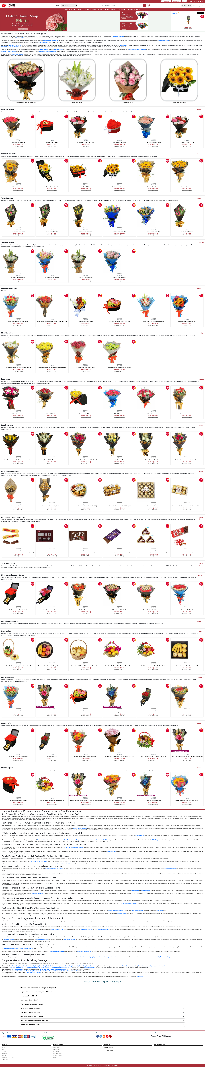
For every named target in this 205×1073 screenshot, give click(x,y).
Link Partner (5, 1059)
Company (4, 1044)
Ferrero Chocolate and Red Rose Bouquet (187, 610)
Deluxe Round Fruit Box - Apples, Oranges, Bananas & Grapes (52, 666)
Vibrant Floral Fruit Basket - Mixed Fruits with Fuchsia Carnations (119, 666)
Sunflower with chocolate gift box (52, 186)
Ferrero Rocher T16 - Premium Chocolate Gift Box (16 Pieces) (119, 506)
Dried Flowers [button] (120, 9)
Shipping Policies (57, 1051)
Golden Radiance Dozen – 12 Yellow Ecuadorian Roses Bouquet (18, 460)
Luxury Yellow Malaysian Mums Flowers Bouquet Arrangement (52, 367)
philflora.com (140, 976)
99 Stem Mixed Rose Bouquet (18, 413)
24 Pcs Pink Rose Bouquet (119, 413)
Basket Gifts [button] (94, 9)
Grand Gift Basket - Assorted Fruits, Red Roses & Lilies (153, 666)
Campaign (55, 1057)
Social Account (100, 1033)
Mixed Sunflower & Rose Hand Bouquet (187, 321)
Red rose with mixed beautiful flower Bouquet (18, 321)
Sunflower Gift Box (86, 186)
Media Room (5, 1053)
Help (202, 1)
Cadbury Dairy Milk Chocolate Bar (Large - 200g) (119, 552)
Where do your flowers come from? (30, 1024)
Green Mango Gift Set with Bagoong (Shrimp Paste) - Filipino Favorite (18, 666)
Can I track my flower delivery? (29, 1000)
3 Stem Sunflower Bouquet (18, 186)
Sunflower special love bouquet (119, 186)
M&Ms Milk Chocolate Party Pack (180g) (86, 552)
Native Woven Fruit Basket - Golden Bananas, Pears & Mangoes (85, 666)
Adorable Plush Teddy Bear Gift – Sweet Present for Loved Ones (119, 756)
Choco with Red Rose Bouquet (187, 712)
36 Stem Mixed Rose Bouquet (153, 413)
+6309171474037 (111, 1049)
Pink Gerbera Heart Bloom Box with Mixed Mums (119, 321)
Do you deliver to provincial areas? (30, 1008)
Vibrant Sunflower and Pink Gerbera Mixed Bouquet (186, 800)
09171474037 (110, 1051)
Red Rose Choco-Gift (153, 712)
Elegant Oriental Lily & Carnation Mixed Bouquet (153, 321)
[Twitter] (100, 1036)
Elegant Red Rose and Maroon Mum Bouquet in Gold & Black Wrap (52, 321)
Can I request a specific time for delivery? (32, 1016)
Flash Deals (174, 13)
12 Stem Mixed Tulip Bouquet (119, 231)
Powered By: (154, 1033)
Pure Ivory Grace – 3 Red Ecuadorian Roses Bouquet (187, 460)
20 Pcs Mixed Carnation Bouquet (187, 142)
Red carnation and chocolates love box (18, 800)
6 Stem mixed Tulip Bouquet (18, 231)
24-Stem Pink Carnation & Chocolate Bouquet (153, 610)
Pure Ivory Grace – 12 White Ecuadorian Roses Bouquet (52, 460)
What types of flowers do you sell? (30, 1012)
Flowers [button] (66, 9)
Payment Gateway (7, 1033)
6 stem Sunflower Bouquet (153, 186)
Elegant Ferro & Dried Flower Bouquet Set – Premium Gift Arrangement (52, 712)
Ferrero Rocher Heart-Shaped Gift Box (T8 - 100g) (86, 506)
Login (191, 1)
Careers (4, 1051)
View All (199, 109)
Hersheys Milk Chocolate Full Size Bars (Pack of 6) (52, 552)
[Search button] (144, 5)
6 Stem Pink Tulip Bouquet (187, 231)
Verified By (45, 1033)
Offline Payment (57, 1049)
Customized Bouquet (186, 5)
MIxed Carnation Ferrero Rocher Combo (52, 610)
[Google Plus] (110, 1036)
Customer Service (159, 1044)
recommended (166, 1)
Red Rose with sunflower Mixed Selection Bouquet (85, 756)
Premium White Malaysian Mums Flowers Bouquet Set (18, 367)
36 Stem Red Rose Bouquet (52, 413)
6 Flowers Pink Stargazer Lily (119, 277)
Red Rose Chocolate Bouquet (85, 610)
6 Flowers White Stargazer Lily (86, 277)
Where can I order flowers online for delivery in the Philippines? (38, 988)
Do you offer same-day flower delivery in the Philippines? (36, 992)
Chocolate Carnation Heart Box (52, 142)
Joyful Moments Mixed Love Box (85, 321)
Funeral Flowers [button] (129, 9)
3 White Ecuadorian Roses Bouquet (153, 460)
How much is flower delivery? (28, 996)
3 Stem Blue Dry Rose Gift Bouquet (119, 712)
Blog (3, 1049)
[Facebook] (97, 1036)
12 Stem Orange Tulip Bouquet (153, 231)
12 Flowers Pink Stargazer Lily (52, 277)
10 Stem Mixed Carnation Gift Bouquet (85, 142)
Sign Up (197, 1)
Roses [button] (72, 9)
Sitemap (4, 1055)
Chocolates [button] (78, 9)
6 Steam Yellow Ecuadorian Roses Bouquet (119, 460)
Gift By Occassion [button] (111, 9)
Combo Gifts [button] (86, 9)
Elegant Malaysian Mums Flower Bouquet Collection (119, 367)
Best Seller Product (177, 1)
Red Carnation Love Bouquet (119, 142)
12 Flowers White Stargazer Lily (18, 277)
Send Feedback (109, 1047)
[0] (148, 5)
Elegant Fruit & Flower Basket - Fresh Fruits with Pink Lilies (153, 756)
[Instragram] (104, 1036)
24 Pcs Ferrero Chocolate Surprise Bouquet (52, 506)
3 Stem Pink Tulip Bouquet (52, 231)
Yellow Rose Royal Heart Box (85, 413)
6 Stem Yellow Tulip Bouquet (85, 231)
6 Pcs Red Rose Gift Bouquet (186, 413)
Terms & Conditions (57, 1055)
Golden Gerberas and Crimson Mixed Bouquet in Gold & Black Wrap (119, 800)
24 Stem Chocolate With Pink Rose (119, 610)
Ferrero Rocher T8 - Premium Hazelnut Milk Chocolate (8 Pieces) (186, 506)
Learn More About (58, 1044)
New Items (184, 1)
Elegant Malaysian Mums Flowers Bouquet (85, 367)
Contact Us (106, 1044)
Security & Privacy (57, 1053)
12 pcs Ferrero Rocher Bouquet (18, 506)
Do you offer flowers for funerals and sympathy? (34, 1020)
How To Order (56, 1047)
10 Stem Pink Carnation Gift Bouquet (153, 142)
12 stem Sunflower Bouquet (187, 186)
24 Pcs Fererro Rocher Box (153, 506)
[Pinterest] (107, 1036)
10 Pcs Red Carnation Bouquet (18, 142)
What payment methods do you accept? (31, 1004)
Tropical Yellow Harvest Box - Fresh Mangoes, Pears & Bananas (187, 666)
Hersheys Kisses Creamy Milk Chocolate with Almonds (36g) (153, 552)
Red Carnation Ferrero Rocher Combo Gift (18, 610)
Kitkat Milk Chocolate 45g (187, 552)
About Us (4, 1047)
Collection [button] (138, 9)
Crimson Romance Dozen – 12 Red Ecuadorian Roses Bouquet (86, 460)
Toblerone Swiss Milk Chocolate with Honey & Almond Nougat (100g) (18, 552)
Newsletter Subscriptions (8, 1057)
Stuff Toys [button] (102, 9)
